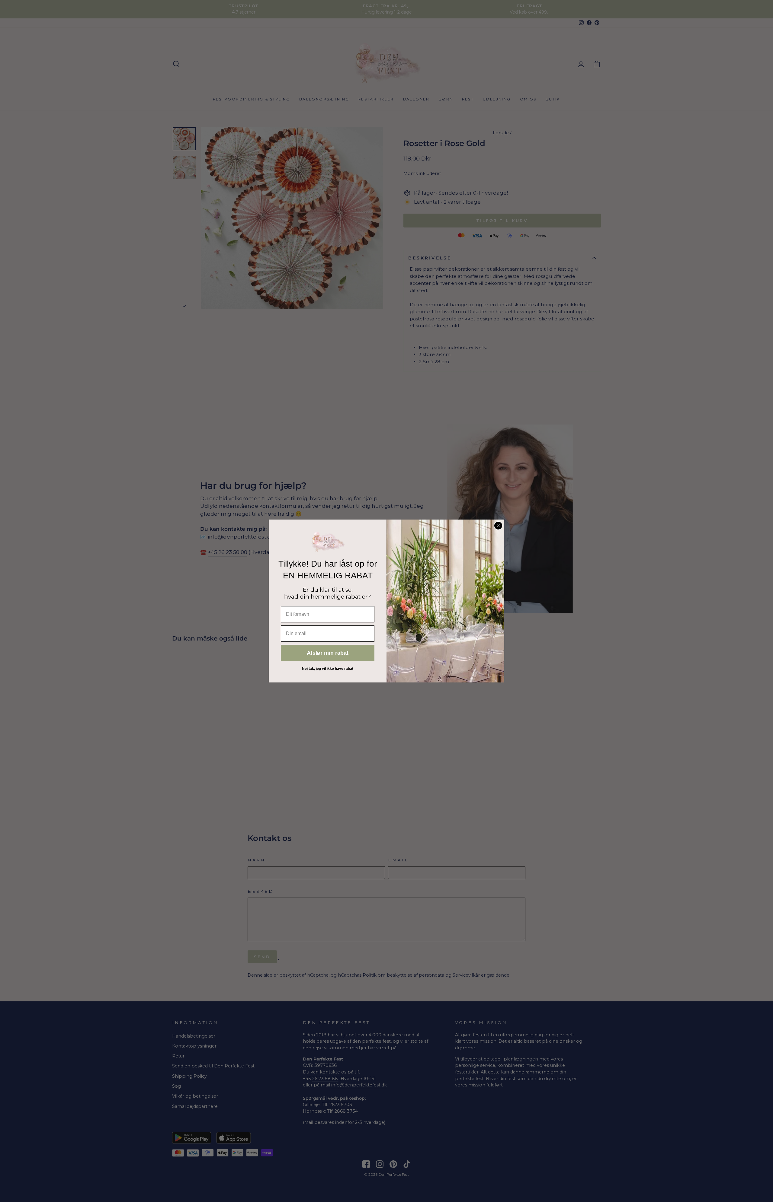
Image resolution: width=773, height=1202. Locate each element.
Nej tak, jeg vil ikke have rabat (327, 668)
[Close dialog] (498, 525)
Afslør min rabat (327, 653)
